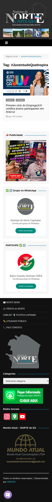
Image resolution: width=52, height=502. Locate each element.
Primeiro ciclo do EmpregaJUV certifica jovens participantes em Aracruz (25, 108)
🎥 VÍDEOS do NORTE (14, 308)
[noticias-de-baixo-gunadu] (26, 270)
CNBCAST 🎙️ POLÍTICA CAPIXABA (19, 314)
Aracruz (10, 100)
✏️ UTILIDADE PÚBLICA (14, 321)
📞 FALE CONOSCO (12, 327)
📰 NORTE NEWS (11, 302)
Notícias (20, 100)
